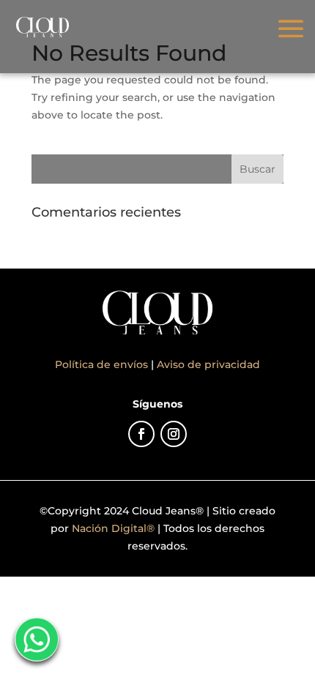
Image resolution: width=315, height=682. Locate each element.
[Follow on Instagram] (173, 434)
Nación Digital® (113, 528)
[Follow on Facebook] (141, 434)
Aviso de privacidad (208, 364)
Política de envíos (103, 364)
